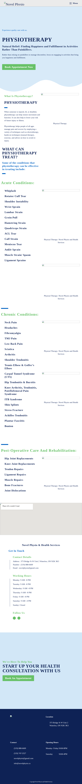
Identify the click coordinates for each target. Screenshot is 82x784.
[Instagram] (18, 618)
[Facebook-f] (14, 618)
